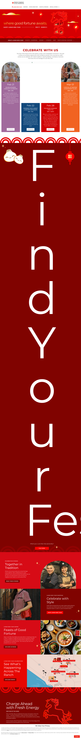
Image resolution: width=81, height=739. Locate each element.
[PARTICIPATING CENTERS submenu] (73, 40)
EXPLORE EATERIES (10, 646)
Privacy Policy (31, 732)
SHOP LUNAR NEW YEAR (55, 612)
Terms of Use (24, 732)
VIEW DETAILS (11, 129)
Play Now (42, 548)
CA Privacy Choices (14, 733)
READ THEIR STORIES (12, 581)
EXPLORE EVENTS (10, 679)
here (8, 730)
